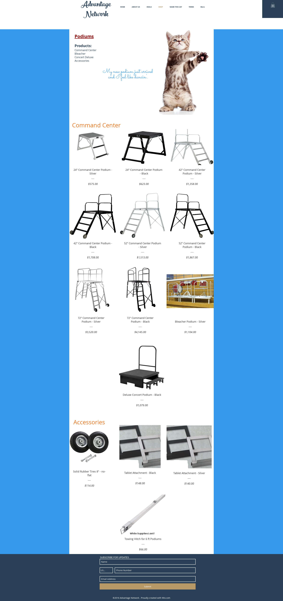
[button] (273, 5)
